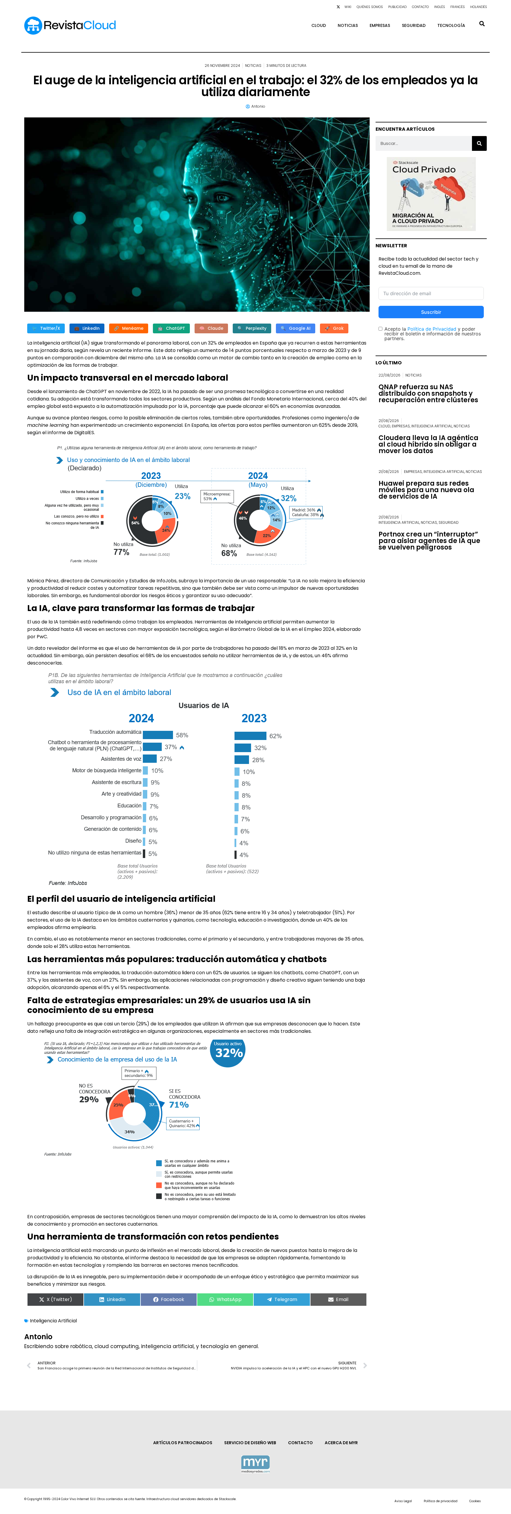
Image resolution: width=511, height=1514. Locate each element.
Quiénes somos (370, 6)
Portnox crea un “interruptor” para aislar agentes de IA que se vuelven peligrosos (429, 541)
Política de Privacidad (431, 329)
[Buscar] (479, 143)
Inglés (439, 6)
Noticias (348, 25)
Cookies (475, 1501)
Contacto (420, 6)
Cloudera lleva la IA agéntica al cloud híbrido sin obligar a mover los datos (428, 444)
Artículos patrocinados (182, 1443)
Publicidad (397, 6)
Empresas (380, 25)
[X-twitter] (338, 6)
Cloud (318, 25)
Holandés (478, 6)
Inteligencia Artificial (53, 1320)
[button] (482, 23)
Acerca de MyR (341, 1443)
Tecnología (451, 25)
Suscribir (431, 312)
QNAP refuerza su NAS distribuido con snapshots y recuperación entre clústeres (428, 393)
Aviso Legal (403, 1501)
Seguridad (414, 25)
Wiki (348, 6)
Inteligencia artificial (431, 426)
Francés (457, 6)
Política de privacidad (440, 1501)
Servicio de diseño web (250, 1443)
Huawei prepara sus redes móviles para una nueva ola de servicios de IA (426, 490)
